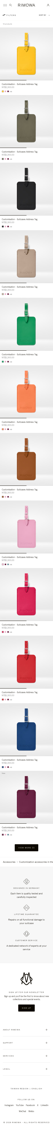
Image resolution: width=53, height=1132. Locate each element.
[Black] (3, 226)
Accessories (9, 861)
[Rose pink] (5, 91)
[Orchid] (3, 632)
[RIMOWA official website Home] (26, 5)
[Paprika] (3, 699)
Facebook (30, 1105)
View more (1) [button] (26, 848)
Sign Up (26, 1008)
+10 (11, 92)
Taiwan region (20, 1088)
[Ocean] (3, 767)
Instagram (9, 1105)
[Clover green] (3, 361)
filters (11, 15)
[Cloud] (8, 564)
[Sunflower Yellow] (3, 91)
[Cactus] (3, 159)
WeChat (22, 1111)
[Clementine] (3, 429)
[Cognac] (3, 497)
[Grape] (8, 91)
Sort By (42, 15)
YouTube (20, 1105)
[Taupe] (3, 294)
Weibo (31, 1111)
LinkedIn (44, 1105)
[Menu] (5, 5)
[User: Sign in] (48, 5)
